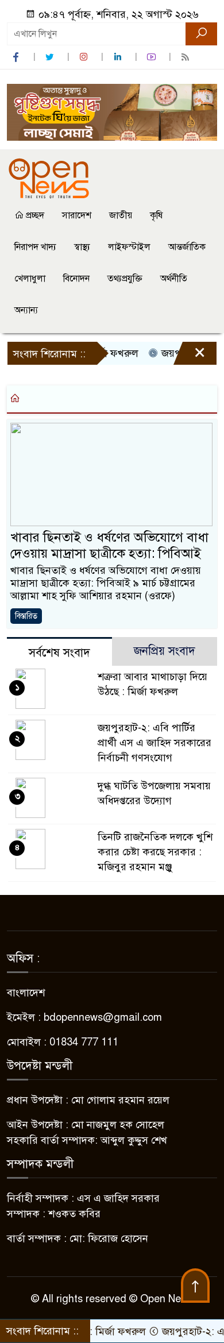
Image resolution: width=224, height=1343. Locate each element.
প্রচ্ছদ (34, 215)
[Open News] (49, 177)
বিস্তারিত (26, 616)
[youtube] (153, 57)
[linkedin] (119, 57)
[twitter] (51, 57)
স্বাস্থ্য (82, 247)
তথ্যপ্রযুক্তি (124, 278)
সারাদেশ (76, 215)
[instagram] (85, 57)
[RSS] (187, 57)
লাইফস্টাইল (129, 247)
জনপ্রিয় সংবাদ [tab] (164, 651)
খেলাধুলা (29, 278)
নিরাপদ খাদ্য (35, 247)
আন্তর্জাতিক (187, 247)
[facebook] (17, 57)
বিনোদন (76, 278)
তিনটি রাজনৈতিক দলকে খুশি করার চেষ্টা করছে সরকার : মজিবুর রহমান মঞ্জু (155, 852)
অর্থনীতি (173, 278)
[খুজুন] (201, 33)
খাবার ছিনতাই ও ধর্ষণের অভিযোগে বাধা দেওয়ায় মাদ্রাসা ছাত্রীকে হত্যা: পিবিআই (109, 545)
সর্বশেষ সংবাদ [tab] (59, 653)
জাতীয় (120, 215)
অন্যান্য (26, 310)
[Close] (189, 356)
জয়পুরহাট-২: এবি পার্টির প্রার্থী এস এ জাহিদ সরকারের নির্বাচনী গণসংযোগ (154, 742)
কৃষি (156, 215)
